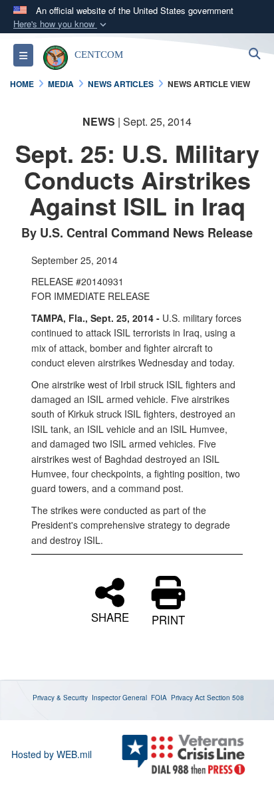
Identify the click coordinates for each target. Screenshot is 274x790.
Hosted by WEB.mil (51, 754)
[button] (61, 24)
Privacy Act (188, 697)
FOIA (159, 697)
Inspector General (119, 697)
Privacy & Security (60, 697)
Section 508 (225, 697)
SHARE (110, 615)
